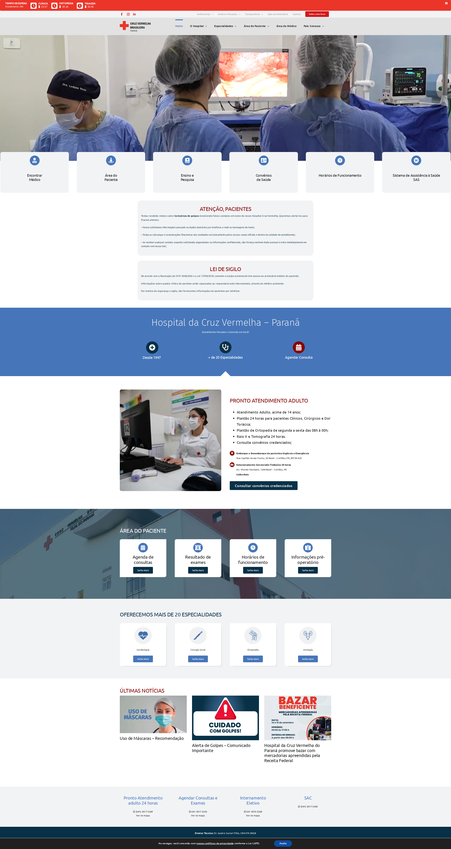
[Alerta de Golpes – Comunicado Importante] (225, 718)
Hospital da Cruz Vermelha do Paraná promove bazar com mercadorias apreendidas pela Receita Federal (292, 753)
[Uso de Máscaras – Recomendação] (153, 714)
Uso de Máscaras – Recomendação (152, 738)
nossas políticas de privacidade (214, 843)
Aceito (283, 843)
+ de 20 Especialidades (225, 357)
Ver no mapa (143, 815)
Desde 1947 (152, 357)
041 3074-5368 (254, 811)
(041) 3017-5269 (144, 811)
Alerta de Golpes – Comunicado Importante (221, 748)
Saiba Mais (242, 474)
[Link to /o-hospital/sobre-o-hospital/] (152, 347)
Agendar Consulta (298, 357)
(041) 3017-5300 (309, 806)
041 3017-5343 (199, 811)
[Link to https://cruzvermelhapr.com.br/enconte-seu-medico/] (225, 347)
